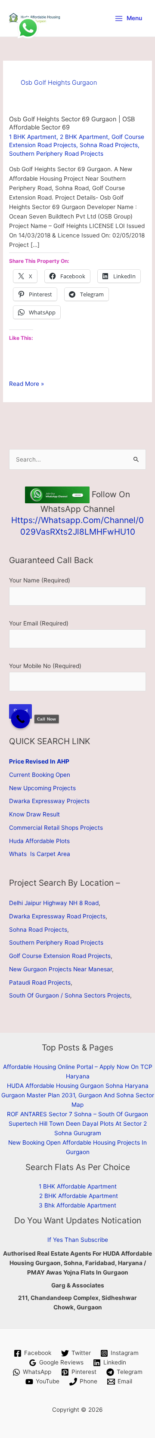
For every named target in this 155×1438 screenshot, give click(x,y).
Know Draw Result (34, 814)
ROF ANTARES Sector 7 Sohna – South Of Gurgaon (77, 1114)
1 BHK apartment (32, 136)
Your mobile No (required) (45, 665)
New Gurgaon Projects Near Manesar (60, 969)
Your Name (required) (39, 580)
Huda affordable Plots (39, 841)
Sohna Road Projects (109, 145)
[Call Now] (20, 718)
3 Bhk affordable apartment (77, 1205)
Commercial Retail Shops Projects (56, 827)
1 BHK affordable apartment (78, 1186)
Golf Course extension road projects (60, 955)
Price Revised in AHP (39, 761)
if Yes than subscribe (77, 1239)
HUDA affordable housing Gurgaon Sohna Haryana (78, 1085)
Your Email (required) (38, 623)
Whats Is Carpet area (39, 853)
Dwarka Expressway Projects (49, 801)
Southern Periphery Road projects (56, 153)
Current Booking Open (39, 774)
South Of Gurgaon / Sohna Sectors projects (69, 995)
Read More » (26, 384)
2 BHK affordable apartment (78, 1195)
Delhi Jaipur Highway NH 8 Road (54, 902)
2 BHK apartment (84, 136)
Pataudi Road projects (40, 982)
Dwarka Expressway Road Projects (57, 916)
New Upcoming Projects (42, 788)
